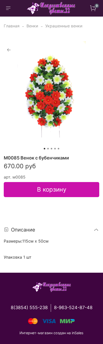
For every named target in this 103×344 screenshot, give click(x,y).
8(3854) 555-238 (29, 307)
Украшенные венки (63, 25)
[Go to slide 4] (55, 148)
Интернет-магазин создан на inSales (52, 333)
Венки (32, 25)
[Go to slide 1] (44, 148)
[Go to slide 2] (48, 148)
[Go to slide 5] (58, 148)
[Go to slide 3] (51, 148)
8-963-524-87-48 (73, 307)
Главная (12, 25)
